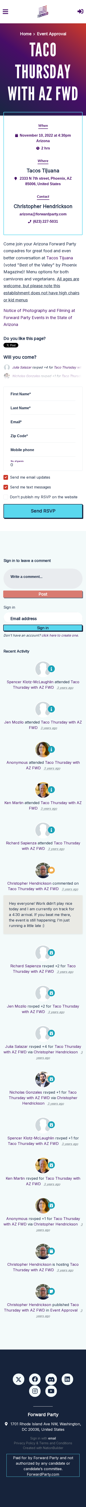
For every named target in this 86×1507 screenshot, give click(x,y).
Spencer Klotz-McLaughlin (30, 682)
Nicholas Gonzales (25, 1092)
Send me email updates (30, 477)
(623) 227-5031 (45, 221)
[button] (80, 12)
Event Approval (51, 33)
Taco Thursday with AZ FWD (33, 888)
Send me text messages (30, 487)
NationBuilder (53, 1448)
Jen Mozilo (14, 722)
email (52, 1438)
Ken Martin (13, 802)
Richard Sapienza (21, 843)
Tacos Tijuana (59, 257)
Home (25, 33)
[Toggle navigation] (5, 12)
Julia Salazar (21, 367)
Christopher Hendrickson (29, 883)
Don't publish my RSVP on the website (44, 497)
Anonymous (17, 762)
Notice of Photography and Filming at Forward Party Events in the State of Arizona (39, 317)
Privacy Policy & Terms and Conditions (43, 1443)
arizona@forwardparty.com (43, 214)
